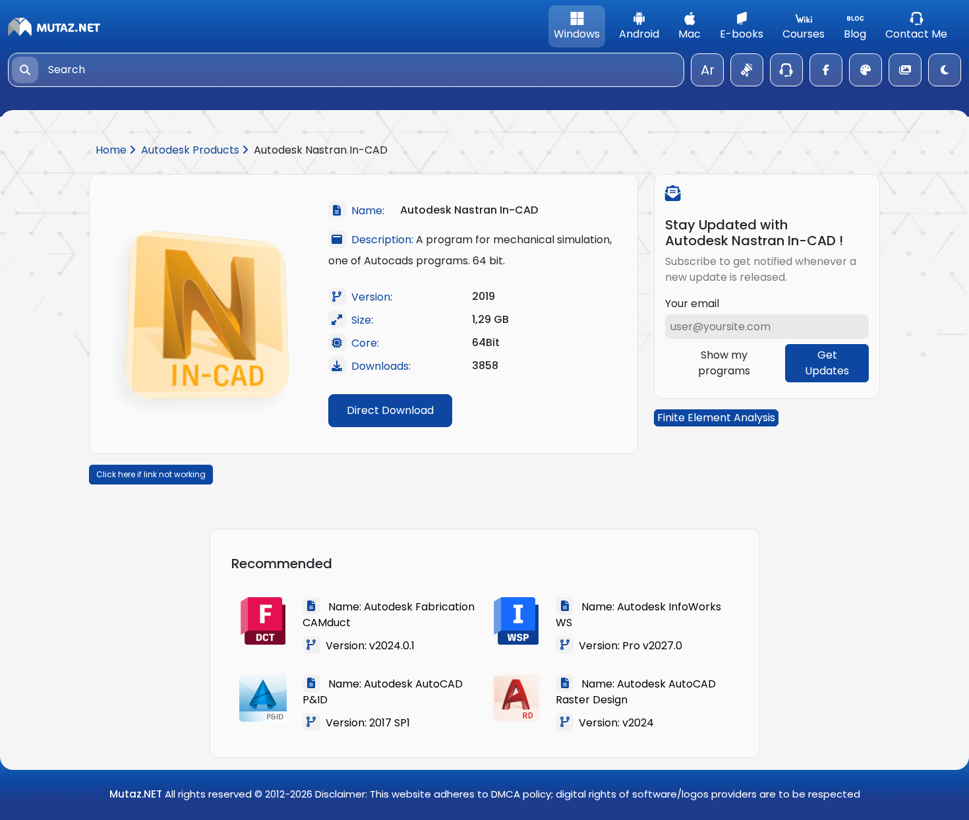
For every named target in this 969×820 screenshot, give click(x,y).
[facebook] (825, 69)
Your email (692, 303)
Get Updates (827, 362)
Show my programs (724, 362)
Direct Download (390, 410)
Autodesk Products (191, 150)
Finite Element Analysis (716, 417)
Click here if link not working (151, 474)
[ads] (746, 69)
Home (112, 150)
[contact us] (786, 69)
